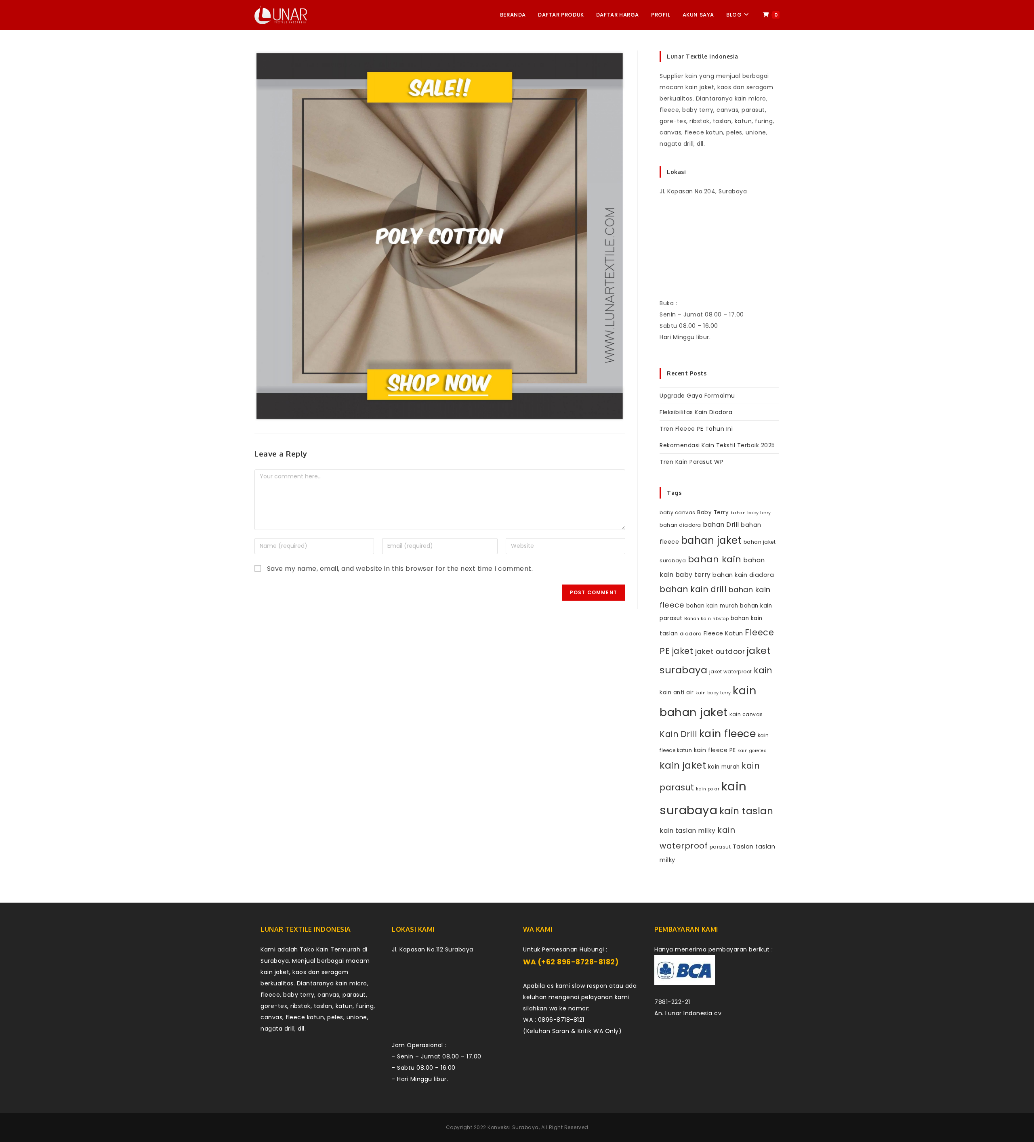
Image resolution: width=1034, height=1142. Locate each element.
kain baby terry (713, 693)
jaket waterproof (730, 671)
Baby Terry (713, 512)
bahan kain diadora (743, 575)
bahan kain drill (693, 589)
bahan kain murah (712, 606)
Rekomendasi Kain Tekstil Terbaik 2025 (717, 445)
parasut (720, 846)
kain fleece (727, 734)
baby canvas (678, 512)
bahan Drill (721, 524)
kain (763, 670)
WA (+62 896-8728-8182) (571, 962)
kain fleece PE (715, 750)
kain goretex (752, 751)
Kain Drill (678, 734)
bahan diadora (680, 525)
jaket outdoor (720, 651)
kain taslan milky (688, 830)
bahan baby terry (751, 513)
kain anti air (677, 692)
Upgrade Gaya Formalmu (697, 396)
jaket (683, 651)
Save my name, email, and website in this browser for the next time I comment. (400, 568)
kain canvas (746, 714)
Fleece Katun (723, 633)
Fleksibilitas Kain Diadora (696, 412)
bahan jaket (711, 540)
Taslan (743, 846)
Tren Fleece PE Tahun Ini (696, 429)
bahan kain (715, 559)
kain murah (724, 767)
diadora (691, 633)
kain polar (707, 789)
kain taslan (746, 811)
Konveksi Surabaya (513, 1127)
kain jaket (683, 765)
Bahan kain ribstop (706, 619)
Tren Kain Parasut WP (691, 462)
